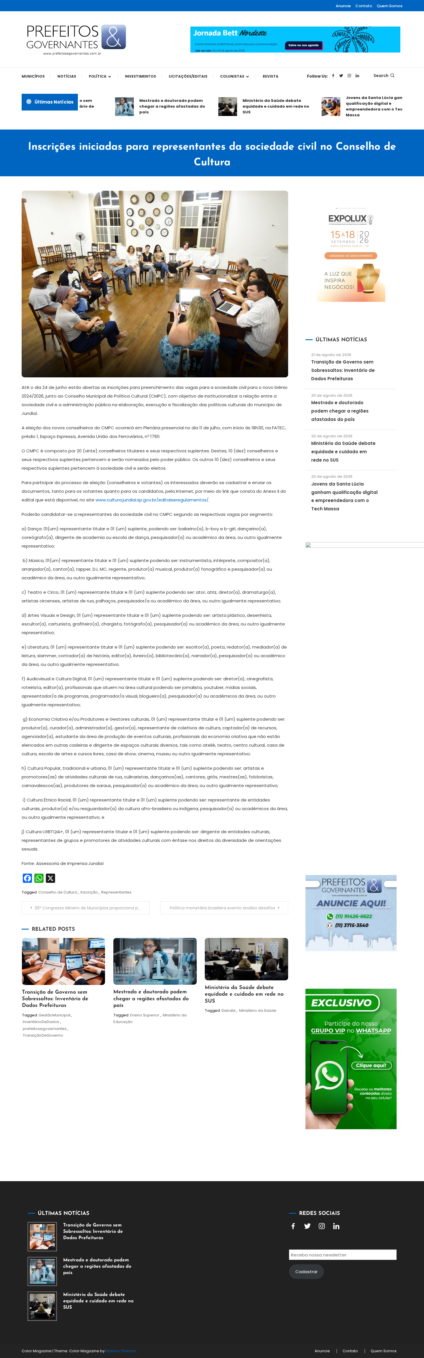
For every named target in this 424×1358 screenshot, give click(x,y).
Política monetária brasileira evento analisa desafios (222, 908)
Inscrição (89, 892)
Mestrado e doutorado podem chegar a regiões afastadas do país (152, 106)
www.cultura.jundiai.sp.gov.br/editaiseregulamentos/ (152, 500)
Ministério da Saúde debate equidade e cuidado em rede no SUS (256, 106)
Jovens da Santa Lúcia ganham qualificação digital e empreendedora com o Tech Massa (359, 106)
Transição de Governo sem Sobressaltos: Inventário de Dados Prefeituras (55, 999)
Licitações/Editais (188, 76)
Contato (363, 6)
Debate (229, 1010)
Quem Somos (389, 6)
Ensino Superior (144, 1015)
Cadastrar (306, 1272)
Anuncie (343, 6)
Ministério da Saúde (257, 1010)
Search (381, 75)
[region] (349, 1309)
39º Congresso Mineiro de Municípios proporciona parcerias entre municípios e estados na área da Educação (92, 908)
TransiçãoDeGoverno (43, 1035)
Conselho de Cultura (57, 892)
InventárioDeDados (41, 1021)
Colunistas (232, 76)
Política (97, 76)
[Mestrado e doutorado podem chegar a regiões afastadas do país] (42, 1271)
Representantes (116, 892)
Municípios (33, 76)
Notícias (66, 76)
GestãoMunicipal (54, 1015)
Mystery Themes (121, 1351)
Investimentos (140, 76)
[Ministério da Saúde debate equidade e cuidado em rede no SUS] (42, 1306)
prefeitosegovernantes (45, 1028)
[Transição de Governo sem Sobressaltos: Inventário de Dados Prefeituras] (42, 1236)
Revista (270, 76)
